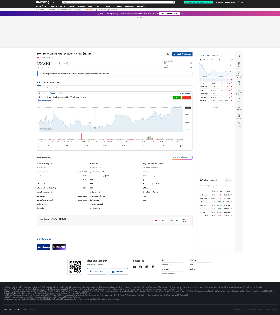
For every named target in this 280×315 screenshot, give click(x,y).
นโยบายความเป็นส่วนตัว (255, 310)
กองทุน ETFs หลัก (54, 9)
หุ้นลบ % (224, 186)
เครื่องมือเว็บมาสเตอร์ (168, 274)
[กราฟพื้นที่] (43, 93)
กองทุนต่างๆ (76, 9)
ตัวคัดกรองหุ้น (129, 6)
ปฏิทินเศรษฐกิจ (117, 6)
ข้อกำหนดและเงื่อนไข (239, 310)
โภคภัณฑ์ (215, 55)
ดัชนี (208, 55)
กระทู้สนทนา (55, 82)
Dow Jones (203, 87)
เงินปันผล (57, 88)
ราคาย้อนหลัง (48, 88)
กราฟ (46, 82)
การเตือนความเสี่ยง (271, 310)
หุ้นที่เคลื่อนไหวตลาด (207, 180)
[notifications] (238, 2)
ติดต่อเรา (192, 269)
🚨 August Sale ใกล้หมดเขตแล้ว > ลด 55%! (198, 2)
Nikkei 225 (203, 101)
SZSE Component (205, 94)
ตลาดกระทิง (184, 220)
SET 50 (202, 83)
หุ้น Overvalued (112, 9)
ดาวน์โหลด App (166, 265)
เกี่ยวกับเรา (193, 260)
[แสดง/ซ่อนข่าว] (62, 93)
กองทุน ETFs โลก (66, 9)
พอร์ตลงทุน (165, 269)
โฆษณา (192, 265)
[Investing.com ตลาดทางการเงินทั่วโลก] (45, 2)
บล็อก (163, 260)
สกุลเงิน (202, 55)
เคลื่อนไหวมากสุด (205, 186)
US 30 (202, 90)
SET (201, 80)
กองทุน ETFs (41, 10)
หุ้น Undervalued (101, 9)
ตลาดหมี (162, 220)
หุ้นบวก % (216, 186)
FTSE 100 (203, 97)
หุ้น (221, 55)
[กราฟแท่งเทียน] (39, 93)
